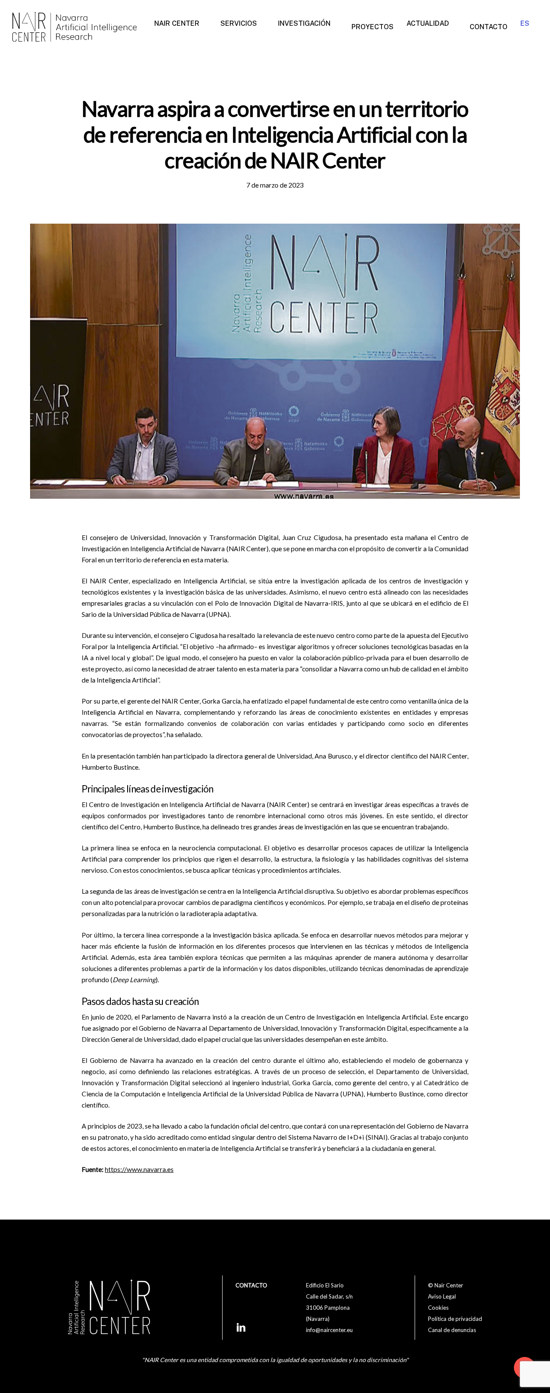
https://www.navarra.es (139, 1169)
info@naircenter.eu (329, 1329)
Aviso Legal (442, 1296)
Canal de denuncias (452, 1329)
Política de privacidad (455, 1318)
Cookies (438, 1307)
